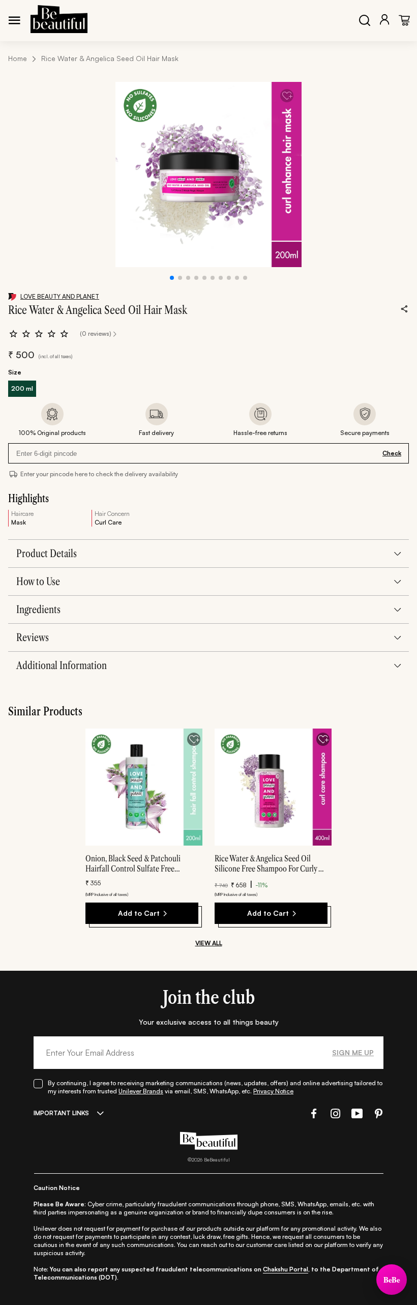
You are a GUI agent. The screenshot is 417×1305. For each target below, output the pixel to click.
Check (391, 453)
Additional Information (61, 665)
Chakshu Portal (285, 1269)
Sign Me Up (353, 1052)
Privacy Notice (273, 1091)
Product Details (46, 553)
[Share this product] (404, 308)
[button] (313, 1113)
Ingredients (38, 609)
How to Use (38, 581)
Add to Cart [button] (139, 913)
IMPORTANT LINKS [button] (61, 1113)
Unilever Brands (140, 1091)
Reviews (32, 637)
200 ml (22, 388)
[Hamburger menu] (14, 20)
